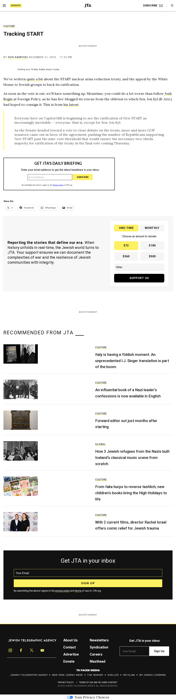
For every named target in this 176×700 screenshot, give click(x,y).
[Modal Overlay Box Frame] (88, 350)
